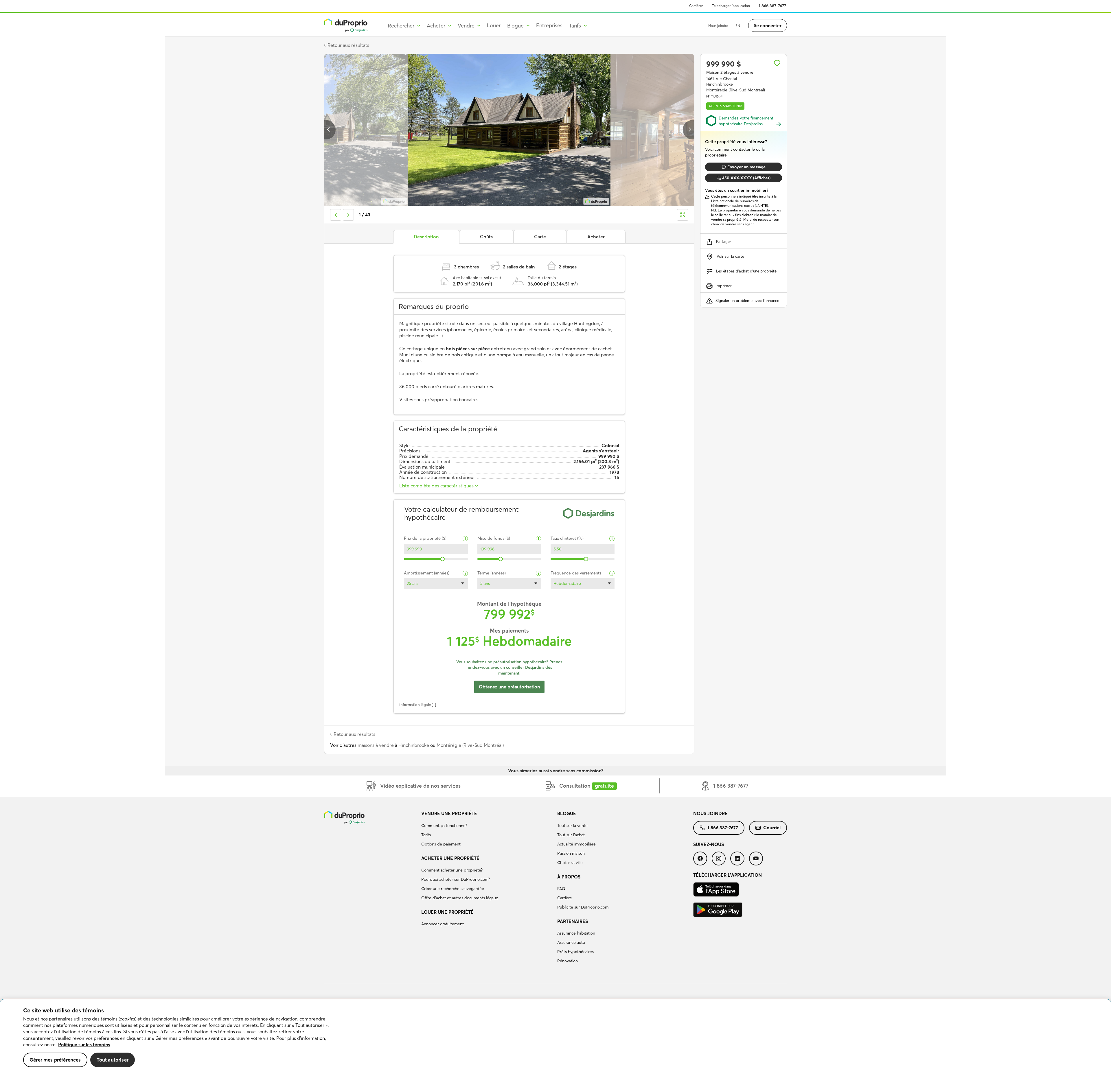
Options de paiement (441, 844)
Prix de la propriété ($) (425, 538)
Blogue (566, 813)
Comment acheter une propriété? (452, 870)
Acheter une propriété (450, 858)
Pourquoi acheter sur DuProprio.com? (455, 879)
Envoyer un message (746, 167)
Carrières (696, 5)
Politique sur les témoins (84, 1044)
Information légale (415, 704)
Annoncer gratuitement (442, 923)
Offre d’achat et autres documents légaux (459, 897)
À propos (568, 877)
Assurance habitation (576, 933)
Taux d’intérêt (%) (567, 538)
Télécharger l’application (731, 5)
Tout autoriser (112, 1060)
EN (737, 25)
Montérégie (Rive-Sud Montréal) (470, 745)
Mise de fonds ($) (493, 538)
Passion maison (571, 853)
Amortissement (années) (426, 573)
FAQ (561, 888)
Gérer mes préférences (55, 1060)
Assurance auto (571, 942)
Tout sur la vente (572, 825)
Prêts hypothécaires (575, 951)
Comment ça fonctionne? (444, 825)
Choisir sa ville (570, 862)
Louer (494, 25)
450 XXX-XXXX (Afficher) (746, 177)
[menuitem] (487, 829)
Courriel (772, 827)
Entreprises (549, 25)
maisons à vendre (376, 745)
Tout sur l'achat (571, 834)
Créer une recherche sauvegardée (452, 888)
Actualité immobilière (576, 844)
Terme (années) (491, 573)
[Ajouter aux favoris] (777, 63)
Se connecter (767, 25)
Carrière (564, 897)
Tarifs (426, 834)
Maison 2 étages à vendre (729, 72)
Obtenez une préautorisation (509, 687)
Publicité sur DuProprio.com (582, 907)
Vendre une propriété (449, 813)
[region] (555, 1036)
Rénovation (567, 961)
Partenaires (572, 921)
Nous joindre (718, 25)
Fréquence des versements (576, 573)
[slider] (443, 559)
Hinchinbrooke (413, 745)
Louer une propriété (447, 912)
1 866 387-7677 (772, 5)
